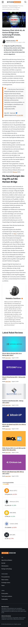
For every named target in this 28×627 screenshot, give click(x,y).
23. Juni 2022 (19, 115)
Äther (15, 234)
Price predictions (5, 576)
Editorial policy (4, 566)
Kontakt (3, 563)
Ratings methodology (6, 568)
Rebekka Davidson (13, 298)
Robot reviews (4, 579)
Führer (3, 585)
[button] (25, 2)
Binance (15, 172)
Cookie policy (4, 599)
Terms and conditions (6, 596)
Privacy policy (4, 593)
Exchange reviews (5, 582)
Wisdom (9, 553)
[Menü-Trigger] (2, 2)
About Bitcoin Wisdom (6, 560)
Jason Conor (8, 358)
